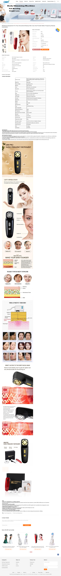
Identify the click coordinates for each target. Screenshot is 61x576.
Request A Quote (51, 1)
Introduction (17, 562)
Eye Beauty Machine (5, 567)
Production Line (32, 562)
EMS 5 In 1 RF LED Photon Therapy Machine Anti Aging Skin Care (52, 547)
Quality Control (38, 1)
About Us (26, 1)
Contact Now (45, 49)
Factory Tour (31, 1)
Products (21, 1)
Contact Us (44, 1)
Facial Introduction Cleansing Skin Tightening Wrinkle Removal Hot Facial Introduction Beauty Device (8, 547)
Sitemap (33, 572)
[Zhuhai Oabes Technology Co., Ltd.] (6, 1)
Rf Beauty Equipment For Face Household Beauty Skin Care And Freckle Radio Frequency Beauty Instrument (29, 23)
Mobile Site (47, 572)
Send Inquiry (27, 525)
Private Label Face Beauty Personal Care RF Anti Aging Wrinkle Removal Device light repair (37, 547)
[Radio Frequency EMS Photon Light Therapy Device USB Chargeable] (23, 538)
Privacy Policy (40, 572)
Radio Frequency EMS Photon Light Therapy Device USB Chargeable (23, 547)
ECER (50, 574)
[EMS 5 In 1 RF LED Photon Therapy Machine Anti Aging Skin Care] (52, 538)
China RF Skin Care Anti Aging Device (15, 574)
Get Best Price (37, 49)
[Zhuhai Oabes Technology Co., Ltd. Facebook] (58, 554)
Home (17, 1)
